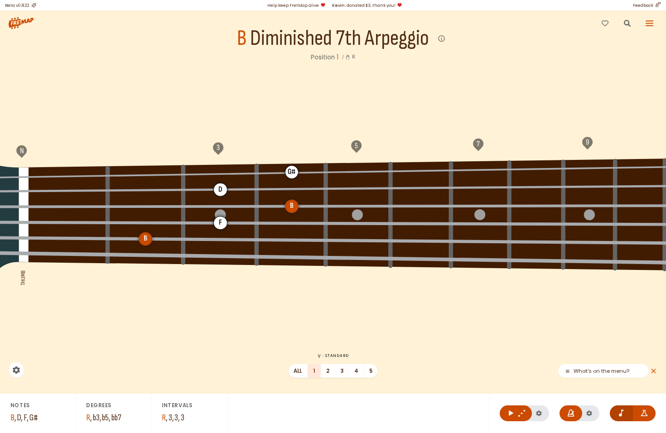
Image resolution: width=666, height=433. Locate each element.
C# (589, 167)
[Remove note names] (621, 413)
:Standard (335, 355)
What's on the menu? (601, 371)
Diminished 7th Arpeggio (339, 39)
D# (292, 188)
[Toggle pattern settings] (539, 413)
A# (421, 169)
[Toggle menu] (649, 23)
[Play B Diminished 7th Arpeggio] (516, 413)
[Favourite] (605, 23)
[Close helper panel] (653, 371)
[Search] (627, 23)
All (298, 371)
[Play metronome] (571, 413)
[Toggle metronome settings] (589, 413)
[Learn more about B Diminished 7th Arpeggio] (442, 38)
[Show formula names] (644, 413)
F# (145, 173)
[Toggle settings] (16, 370)
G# (292, 171)
